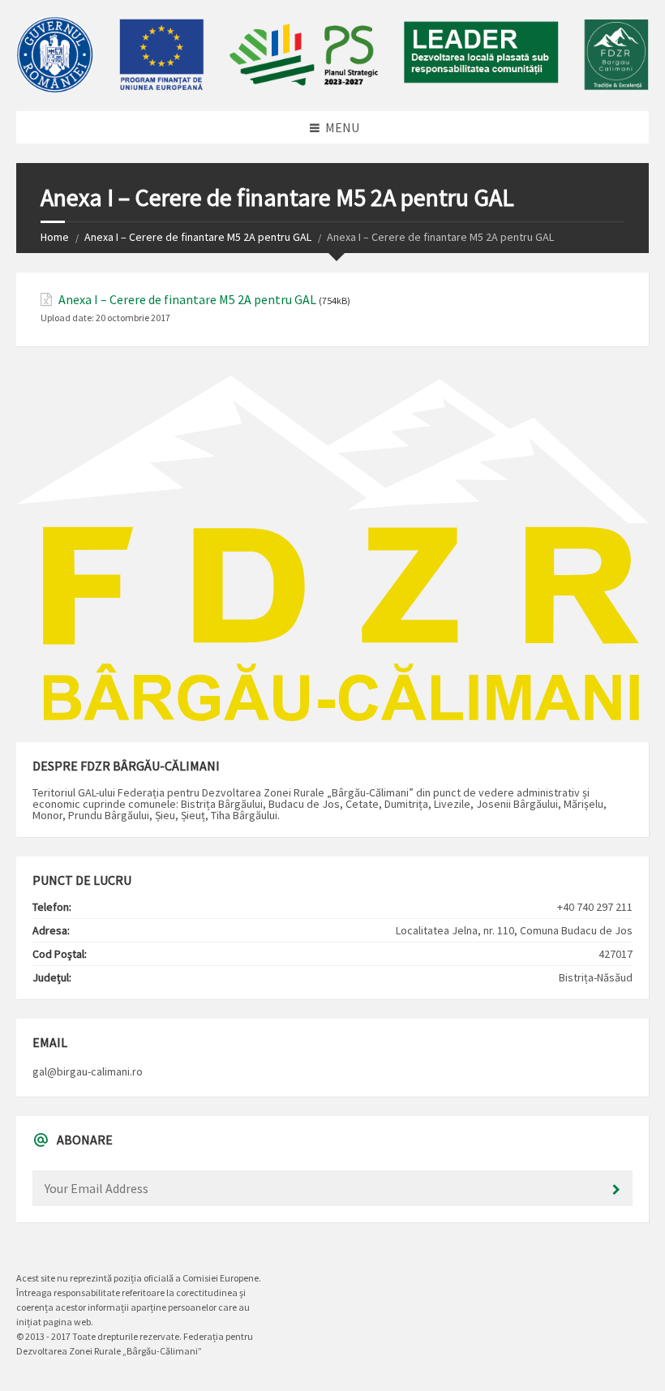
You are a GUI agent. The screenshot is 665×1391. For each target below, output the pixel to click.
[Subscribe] (616, 1190)
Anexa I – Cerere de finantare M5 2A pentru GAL (197, 237)
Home (55, 237)
